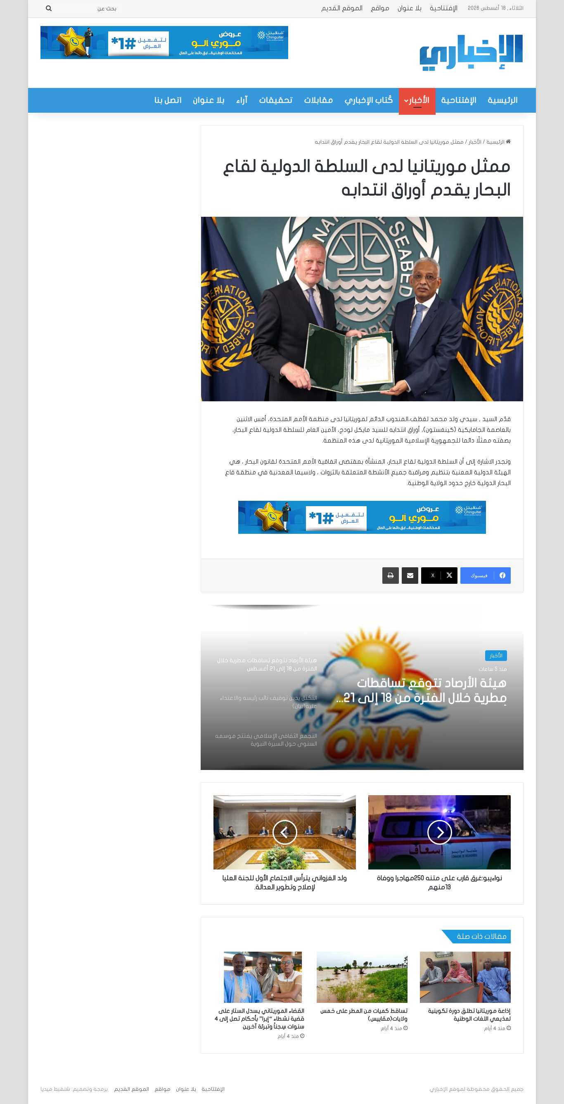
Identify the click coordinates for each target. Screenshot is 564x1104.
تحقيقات (276, 100)
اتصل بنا (168, 100)
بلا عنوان (410, 8)
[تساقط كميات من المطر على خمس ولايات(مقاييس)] (362, 977)
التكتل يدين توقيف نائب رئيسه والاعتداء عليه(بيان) (427, 690)
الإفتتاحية (443, 8)
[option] (362, 687)
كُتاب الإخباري (369, 100)
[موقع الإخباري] (471, 52)
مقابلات (318, 100)
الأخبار (419, 100)
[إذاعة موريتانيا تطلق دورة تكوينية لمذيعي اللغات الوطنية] (465, 977)
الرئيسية (503, 100)
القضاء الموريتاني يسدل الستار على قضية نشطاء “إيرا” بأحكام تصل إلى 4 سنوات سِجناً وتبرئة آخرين (259, 1019)
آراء (242, 100)
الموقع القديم (342, 8)
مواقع (380, 8)
